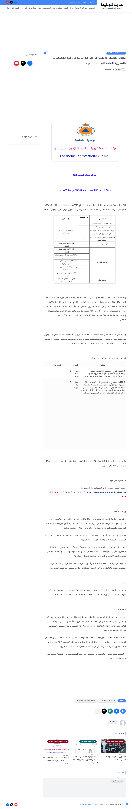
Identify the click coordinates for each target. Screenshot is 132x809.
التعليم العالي (15, 8)
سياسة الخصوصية (74, 2)
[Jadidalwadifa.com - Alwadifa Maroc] (111, 6)
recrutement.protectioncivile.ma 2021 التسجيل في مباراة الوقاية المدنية (56, 760)
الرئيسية (92, 8)
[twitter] (11, 2)
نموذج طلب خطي (44, 8)
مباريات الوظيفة (81, 8)
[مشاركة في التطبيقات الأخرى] (98, 711)
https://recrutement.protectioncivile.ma (106, 493)
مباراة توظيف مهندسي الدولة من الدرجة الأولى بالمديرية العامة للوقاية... (85, 760)
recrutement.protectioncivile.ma (85, 700)
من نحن (92, 2)
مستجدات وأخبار (30, 8)
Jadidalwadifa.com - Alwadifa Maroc (93, 805)
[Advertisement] (66, 32)
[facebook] (15, 2)
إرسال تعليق (117, 781)
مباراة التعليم (69, 8)
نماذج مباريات (57, 8)
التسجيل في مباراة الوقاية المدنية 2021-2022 (116, 758)
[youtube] (7, 2)
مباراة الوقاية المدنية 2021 (116, 53)
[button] (116, 711)
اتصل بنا (85, 2)
